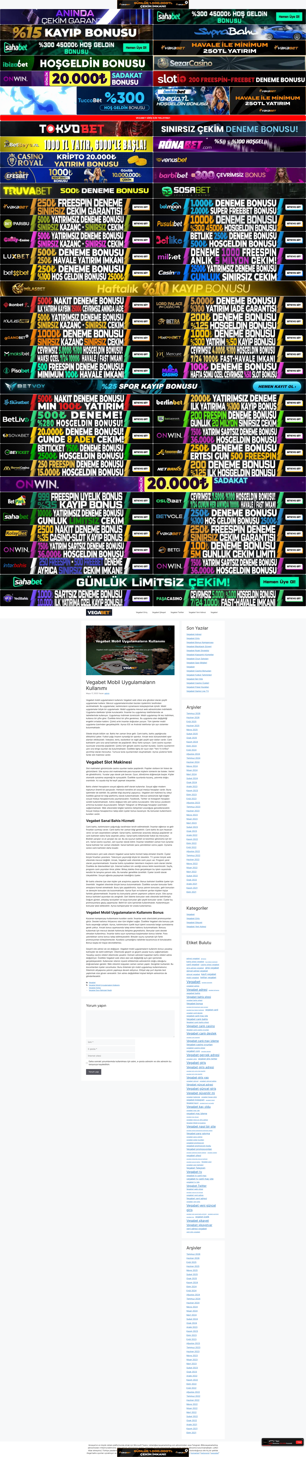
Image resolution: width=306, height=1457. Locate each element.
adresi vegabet (193, 958)
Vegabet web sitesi (194, 1189)
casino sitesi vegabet (210, 964)
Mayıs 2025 (192, 729)
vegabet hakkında (193, 1097)
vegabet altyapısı (214, 990)
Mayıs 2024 (192, 766)
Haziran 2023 (192, 811)
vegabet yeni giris (193, 1202)
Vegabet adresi (196, 989)
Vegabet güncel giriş (201, 1088)
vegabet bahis (193, 993)
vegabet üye (190, 1217)
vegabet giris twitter (207, 1059)
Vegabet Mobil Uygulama (196, 1123)
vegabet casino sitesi (195, 1048)
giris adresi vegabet (195, 968)
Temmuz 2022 (193, 855)
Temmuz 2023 (193, 807)
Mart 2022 (191, 872)
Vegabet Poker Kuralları (197, 687)
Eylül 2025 (191, 721)
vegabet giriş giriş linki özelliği (195, 1071)
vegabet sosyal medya (193, 1162)
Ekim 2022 (191, 843)
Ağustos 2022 (193, 851)
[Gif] (153, 288)
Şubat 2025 (192, 734)
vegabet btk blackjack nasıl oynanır (197, 1007)
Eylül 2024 (191, 750)
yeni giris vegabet (193, 1232)
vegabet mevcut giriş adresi (197, 1120)
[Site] (76, 207)
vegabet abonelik (207, 982)
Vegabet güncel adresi (199, 1084)
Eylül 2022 (191, 847)
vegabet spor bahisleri (194, 1165)
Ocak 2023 (191, 831)
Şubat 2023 (192, 827)
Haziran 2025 (192, 725)
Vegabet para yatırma (198, 1133)
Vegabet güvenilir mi (200, 1093)
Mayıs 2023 (192, 815)
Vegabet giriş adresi (200, 1067)
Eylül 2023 (191, 798)
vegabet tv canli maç (196, 1175)
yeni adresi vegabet (196, 1228)
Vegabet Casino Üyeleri (197, 683)
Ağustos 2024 (193, 754)
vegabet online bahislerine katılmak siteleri (199, 1130)
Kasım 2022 (192, 839)
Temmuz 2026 (193, 713)
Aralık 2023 (191, 786)
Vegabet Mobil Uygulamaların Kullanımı (104, 985)
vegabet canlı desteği (193, 1037)
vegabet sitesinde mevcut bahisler (197, 1159)
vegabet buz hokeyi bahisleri (195, 1010)
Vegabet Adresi (193, 634)
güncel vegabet (193, 974)
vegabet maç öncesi (192, 1117)
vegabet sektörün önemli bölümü (196, 1152)
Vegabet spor (206, 1162)
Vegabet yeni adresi (196, 1198)
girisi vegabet (212, 967)
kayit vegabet (208, 974)
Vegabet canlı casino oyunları (197, 1030)
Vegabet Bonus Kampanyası (199, 642)
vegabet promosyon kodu (198, 1146)
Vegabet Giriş (141, 612)
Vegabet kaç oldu (198, 1106)
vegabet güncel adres (208, 1081)
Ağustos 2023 (193, 803)
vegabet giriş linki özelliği (194, 1074)
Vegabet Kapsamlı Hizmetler (200, 654)
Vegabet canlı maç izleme (202, 1041)
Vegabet (214, 612)
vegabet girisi (191, 1059)
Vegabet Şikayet (159, 612)
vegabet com (193, 1051)
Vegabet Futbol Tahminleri (199, 675)
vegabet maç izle (193, 1110)
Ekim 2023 (191, 794)
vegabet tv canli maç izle (199, 1178)
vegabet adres (192, 986)
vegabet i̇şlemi (210, 1100)
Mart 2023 (191, 823)
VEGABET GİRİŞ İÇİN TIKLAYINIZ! (153, 118)
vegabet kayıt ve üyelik (207, 1103)
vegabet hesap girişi (209, 1097)
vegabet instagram (195, 1100)
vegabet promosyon (195, 1143)
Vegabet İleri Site (194, 679)
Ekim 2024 (191, 746)
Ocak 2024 (191, 782)
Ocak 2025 (191, 738)
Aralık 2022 (191, 835)
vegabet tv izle (192, 1182)
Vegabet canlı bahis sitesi (197, 1022)
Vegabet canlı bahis (197, 1019)
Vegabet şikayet (197, 1220)
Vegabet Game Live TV (197, 691)
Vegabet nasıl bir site (201, 1126)
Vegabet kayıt (192, 1103)
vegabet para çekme (194, 1137)
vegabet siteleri (212, 1152)
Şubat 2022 (192, 876)
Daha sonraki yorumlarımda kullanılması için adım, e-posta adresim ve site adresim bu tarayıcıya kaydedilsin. (130, 1063)
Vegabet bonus (194, 1003)
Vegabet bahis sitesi (198, 996)
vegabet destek (206, 1051)
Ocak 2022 (191, 880)
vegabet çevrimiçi (213, 1214)
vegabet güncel (192, 1081)
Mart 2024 (191, 774)
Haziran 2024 (192, 762)
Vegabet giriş (196, 1063)
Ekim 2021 (191, 892)
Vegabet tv (194, 1172)
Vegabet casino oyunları (199, 1044)
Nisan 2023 (192, 819)
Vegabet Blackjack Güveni (198, 646)
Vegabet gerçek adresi (202, 1055)
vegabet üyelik (202, 1217)
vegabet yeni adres (194, 1195)
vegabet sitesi (193, 1155)
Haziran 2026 (192, 717)
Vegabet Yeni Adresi (197, 612)
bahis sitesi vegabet (195, 961)
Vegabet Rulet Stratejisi (197, 650)
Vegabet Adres (95, 988)
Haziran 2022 (192, 859)
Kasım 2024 (192, 742)
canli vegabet (192, 964)
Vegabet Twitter (177, 612)
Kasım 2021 (192, 888)
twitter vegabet (208, 977)
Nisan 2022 (191, 867)
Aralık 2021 (191, 884)
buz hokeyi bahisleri (211, 962)
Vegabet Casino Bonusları (198, 671)
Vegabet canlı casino (200, 1026)
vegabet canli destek (194, 1013)
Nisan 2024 (192, 770)
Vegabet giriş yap (197, 1077)
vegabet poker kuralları (195, 1140)
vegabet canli (211, 1010)
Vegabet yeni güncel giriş (201, 1208)
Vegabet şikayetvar (199, 1225)
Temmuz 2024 (193, 758)
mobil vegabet (192, 977)
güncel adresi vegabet (197, 971)
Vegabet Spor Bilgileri (196, 663)
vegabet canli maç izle (197, 1016)
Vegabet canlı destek (201, 1033)
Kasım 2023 (192, 790)
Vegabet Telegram (195, 1168)
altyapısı (203, 959)
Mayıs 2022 (192, 863)
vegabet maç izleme (196, 1113)
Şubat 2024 (192, 778)
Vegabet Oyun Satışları (197, 658)
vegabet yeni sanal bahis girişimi (196, 1214)
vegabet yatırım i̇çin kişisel (194, 1192)
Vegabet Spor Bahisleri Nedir (100, 990)
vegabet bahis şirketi (194, 1000)
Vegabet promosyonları (199, 1149)
